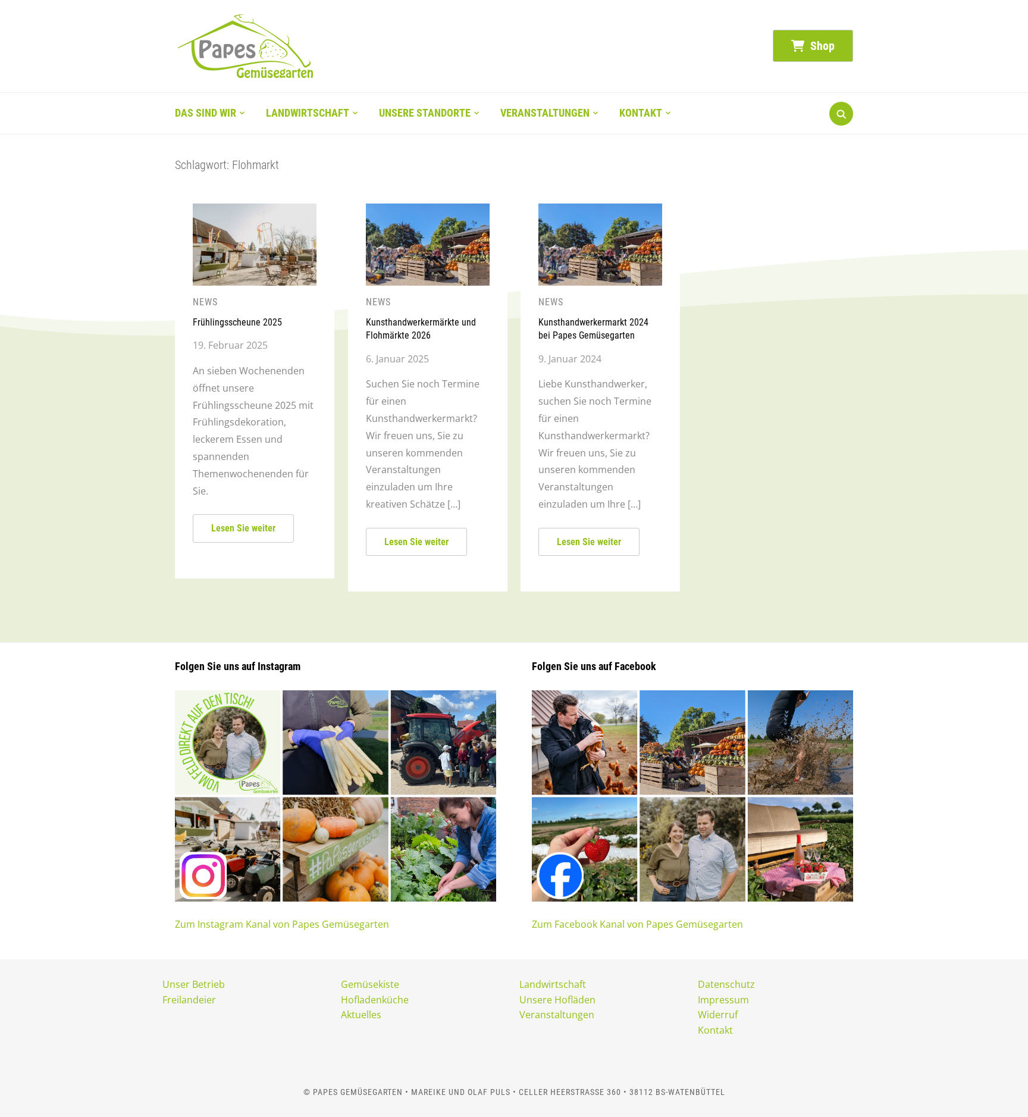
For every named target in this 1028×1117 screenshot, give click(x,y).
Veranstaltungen (545, 113)
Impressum (723, 999)
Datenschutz (726, 984)
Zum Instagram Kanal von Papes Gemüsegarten (282, 924)
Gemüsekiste (370, 984)
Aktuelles (361, 1014)
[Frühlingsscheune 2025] (254, 210)
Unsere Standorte (425, 113)
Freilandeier (189, 999)
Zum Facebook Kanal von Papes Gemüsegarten (637, 924)
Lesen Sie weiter (243, 528)
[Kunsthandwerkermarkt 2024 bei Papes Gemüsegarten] (600, 210)
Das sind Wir (205, 113)
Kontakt (640, 113)
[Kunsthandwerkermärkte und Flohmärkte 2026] (428, 210)
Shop (821, 46)
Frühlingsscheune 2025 (237, 322)
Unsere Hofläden (557, 999)
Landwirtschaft (307, 113)
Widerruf (718, 1014)
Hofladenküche (375, 999)
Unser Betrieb (193, 984)
